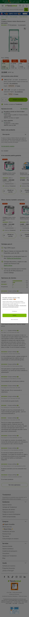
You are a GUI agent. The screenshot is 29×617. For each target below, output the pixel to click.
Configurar (14, 311)
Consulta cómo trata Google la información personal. (14, 306)
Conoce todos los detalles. (13, 305)
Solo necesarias (14, 319)
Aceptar (14, 315)
